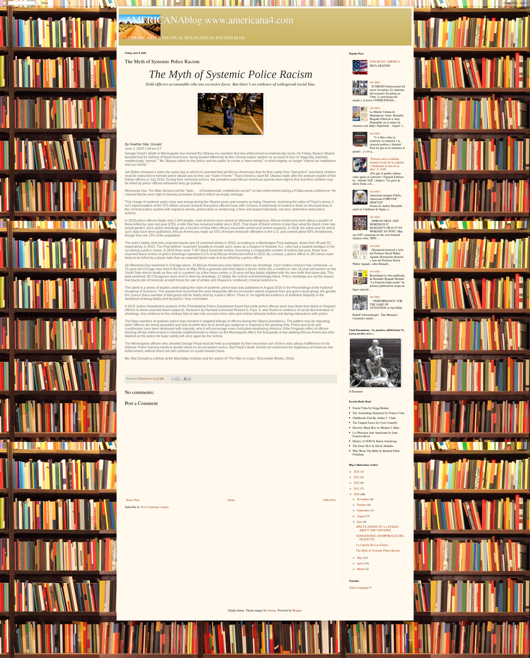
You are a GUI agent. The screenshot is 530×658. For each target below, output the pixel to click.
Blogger (296, 610)
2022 (357, 483)
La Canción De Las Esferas (372, 545)
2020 (357, 494)
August (361, 516)
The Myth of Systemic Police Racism (378, 550)
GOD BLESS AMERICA (385, 61)
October (362, 505)
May (360, 558)
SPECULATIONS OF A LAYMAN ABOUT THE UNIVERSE (377, 528)
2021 (357, 488)
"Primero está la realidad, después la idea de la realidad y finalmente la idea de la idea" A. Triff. (387, 164)
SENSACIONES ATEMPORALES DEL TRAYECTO (380, 537)
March (361, 569)
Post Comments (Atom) (155, 507)
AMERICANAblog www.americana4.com (209, 19)
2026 (357, 471)
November (363, 499)
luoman (271, 610)
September (363, 510)
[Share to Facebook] (185, 379)
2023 (357, 477)
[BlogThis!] (178, 379)
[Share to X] (181, 379)
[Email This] (174, 379)
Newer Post (132, 500)
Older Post (329, 500)
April (360, 563)
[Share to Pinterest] (189, 379)
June (360, 522)
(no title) (375, 82)
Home (231, 500)
